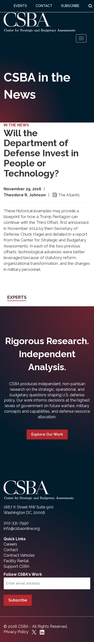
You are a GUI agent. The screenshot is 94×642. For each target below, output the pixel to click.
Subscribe (17, 600)
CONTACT (44, 6)
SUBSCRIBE (70, 6)
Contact (11, 549)
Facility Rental (16, 561)
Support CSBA (16, 566)
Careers (10, 544)
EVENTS (20, 6)
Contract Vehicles (19, 555)
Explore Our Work (47, 434)
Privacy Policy (16, 631)
